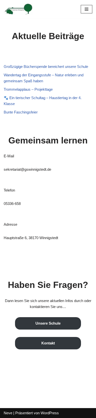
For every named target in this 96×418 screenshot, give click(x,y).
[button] (86, 9)
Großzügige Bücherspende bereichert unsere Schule (46, 66)
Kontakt (48, 343)
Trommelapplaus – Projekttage (28, 89)
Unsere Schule (48, 323)
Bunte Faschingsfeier (21, 112)
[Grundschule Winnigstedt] (18, 9)
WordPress (50, 413)
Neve (8, 413)
